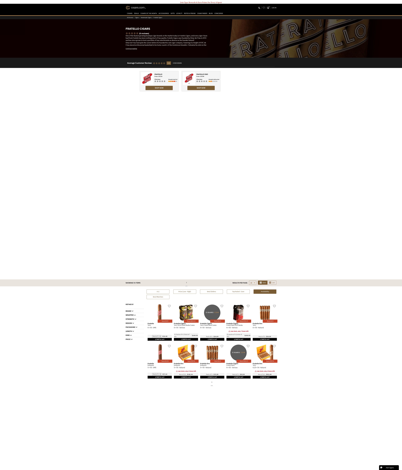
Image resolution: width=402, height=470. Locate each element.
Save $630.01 (191, 321)
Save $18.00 (270, 361)
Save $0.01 (217, 321)
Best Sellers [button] (211, 291)
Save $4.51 (165, 321)
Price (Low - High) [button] (184, 291)
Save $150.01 (244, 321)
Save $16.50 (191, 361)
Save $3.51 (217, 361)
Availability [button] (268, 292)
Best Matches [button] (158, 297)
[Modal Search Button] (259, 8)
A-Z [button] (158, 291)
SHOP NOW (159, 88)
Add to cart (160, 339)
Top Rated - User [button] (238, 291)
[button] (129, 13)
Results (240, 283)
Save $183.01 (244, 361)
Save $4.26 (165, 361)
